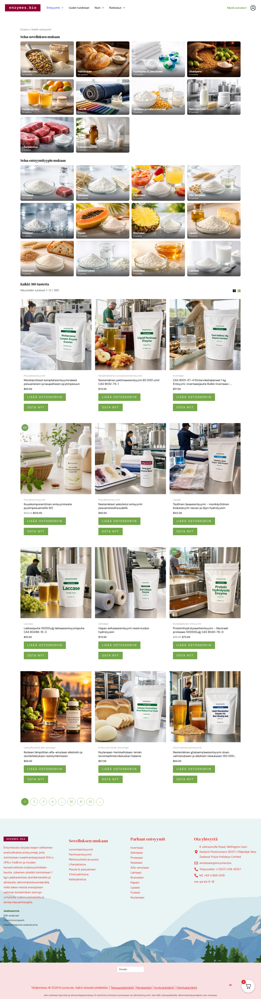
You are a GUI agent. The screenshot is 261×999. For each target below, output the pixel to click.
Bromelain (137, 877)
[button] (61, 8)
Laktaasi (135, 872)
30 (71, 802)
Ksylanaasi (137, 897)
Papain (134, 882)
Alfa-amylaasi (139, 867)
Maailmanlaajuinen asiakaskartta (21, 924)
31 (81, 802)
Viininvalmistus (79, 874)
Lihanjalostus (77, 864)
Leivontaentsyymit (81, 849)
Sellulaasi (136, 853)
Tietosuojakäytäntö (122, 987)
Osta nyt (36, 407)
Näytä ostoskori (237, 8)
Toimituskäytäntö (186, 987)
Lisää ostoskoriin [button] (44, 397)
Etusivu (24, 29)
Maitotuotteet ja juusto (84, 859)
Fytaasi (135, 892)
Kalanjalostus (77, 879)
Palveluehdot (144, 987)
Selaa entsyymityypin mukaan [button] (43, 160)
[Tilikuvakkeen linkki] (253, 8)
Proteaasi (136, 858)
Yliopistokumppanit (14, 920)
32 (90, 802)
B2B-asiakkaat (11, 915)
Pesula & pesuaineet (82, 869)
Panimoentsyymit (80, 854)
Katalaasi (136, 862)
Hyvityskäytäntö (164, 987)
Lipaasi (135, 887)
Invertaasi (136, 848)
